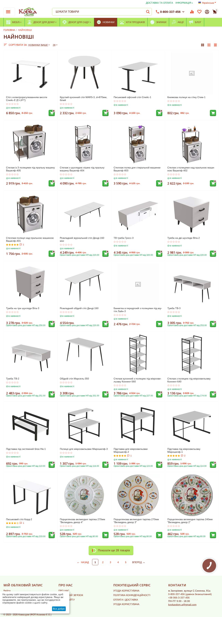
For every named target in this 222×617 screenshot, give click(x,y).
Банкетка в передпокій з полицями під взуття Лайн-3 (138, 310)
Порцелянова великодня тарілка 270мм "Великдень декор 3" (136, 521)
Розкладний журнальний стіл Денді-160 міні (82, 239)
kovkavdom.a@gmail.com (182, 604)
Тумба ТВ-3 (174, 308)
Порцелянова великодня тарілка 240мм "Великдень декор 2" (190, 521)
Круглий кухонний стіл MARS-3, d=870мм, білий (83, 99)
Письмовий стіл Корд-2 (19, 519)
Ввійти (7, 590)
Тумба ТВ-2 (12, 378)
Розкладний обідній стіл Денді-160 (79, 308)
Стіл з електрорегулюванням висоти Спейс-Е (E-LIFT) (26, 99)
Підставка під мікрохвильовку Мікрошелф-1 (183, 450)
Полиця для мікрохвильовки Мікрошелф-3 (84, 449)
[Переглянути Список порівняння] (191, 12)
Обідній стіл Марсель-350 (74, 378)
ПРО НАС (63, 590)
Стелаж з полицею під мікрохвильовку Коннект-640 (189, 380)
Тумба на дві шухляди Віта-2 (183, 238)
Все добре (59, 608)
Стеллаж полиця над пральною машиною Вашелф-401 (30, 239)
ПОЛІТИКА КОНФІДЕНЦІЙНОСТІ (131, 595)
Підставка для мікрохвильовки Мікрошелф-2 (131, 450)
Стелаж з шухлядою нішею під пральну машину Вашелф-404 (82, 169)
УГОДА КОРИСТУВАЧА (126, 590)
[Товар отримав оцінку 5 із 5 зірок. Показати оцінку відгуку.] (12, 244)
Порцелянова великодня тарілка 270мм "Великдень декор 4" (82, 521)
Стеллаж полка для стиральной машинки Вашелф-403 (137, 169)
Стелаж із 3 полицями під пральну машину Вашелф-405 (30, 169)
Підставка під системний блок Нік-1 (26, 449)
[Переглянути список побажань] (199, 12)
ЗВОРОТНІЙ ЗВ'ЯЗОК (70, 595)
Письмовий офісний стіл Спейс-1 (132, 97)
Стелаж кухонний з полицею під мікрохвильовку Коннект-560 (137, 380)
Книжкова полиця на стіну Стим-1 (186, 97)
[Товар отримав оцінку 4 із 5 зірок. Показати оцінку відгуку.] (12, 523)
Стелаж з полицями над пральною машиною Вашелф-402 (191, 169)
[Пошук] (148, 12)
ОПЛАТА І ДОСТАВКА (125, 599)
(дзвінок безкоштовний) (190, 594)
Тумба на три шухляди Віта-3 (22, 308)
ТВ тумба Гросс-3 (124, 238)
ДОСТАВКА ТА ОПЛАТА (159, 2)
